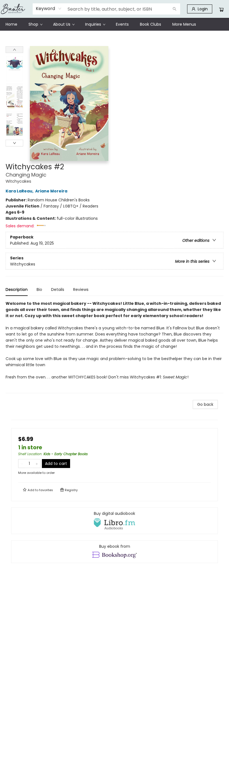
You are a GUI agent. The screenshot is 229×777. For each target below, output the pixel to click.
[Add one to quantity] (36, 463)
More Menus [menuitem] (184, 24)
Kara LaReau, (20, 191)
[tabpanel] (114, 346)
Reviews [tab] (81, 289)
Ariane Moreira (51, 191)
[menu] (114, 24)
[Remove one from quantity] (21, 463)
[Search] (174, 9)
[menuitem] (11, 24)
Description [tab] (17, 289)
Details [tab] (57, 289)
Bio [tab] (39, 289)
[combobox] (49, 8)
